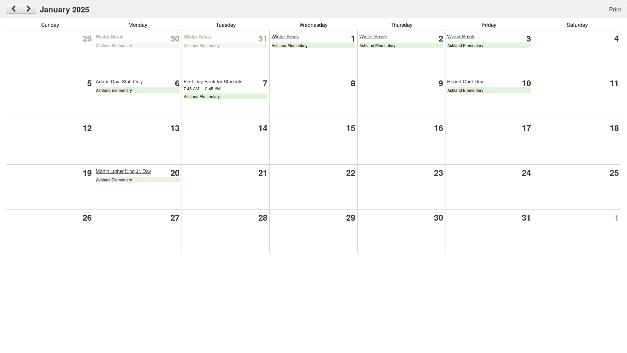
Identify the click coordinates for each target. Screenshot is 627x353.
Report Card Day (465, 81)
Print (615, 9)
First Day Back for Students (213, 81)
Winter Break (109, 36)
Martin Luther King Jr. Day (123, 170)
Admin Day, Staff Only (119, 81)
